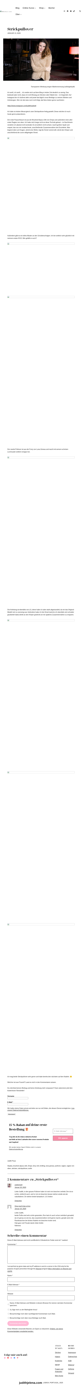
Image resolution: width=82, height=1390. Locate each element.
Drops (30, 1166)
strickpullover (22, 1168)
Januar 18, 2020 (20, 1187)
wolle (30, 1168)
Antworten (18, 1201)
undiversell (18, 1185)
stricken (14, 1168)
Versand (71, 1373)
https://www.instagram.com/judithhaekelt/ (21, 106)
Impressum (72, 1352)
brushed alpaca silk (20, 1166)
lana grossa (50, 1166)
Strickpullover (20, 29)
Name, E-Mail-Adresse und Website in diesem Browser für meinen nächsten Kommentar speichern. (41, 1304)
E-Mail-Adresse (13, 1284)
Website (10, 1294)
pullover (58, 1166)
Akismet (39, 1269)
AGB (70, 1361)
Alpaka (9, 1166)
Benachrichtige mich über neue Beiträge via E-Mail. (28, 1318)
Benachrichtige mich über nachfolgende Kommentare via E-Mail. (32, 1314)
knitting (42, 1166)
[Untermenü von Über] (21, 14)
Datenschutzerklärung (16, 1149)
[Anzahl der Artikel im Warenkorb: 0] (80, 11)
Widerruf (71, 1365)
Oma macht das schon (22, 1206)
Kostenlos (58, 1361)
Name (10, 1275)
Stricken (58, 1352)
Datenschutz (72, 1356)
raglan (63, 1166)
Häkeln (57, 1357)
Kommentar (12, 1244)
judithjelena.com (30, 1382)
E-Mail (10, 1102)
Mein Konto (59, 1376)
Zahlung (71, 1369)
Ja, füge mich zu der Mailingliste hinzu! (23, 1310)
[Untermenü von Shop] (44, 8)
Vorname (10, 1096)
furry (34, 1166)
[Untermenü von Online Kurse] (35, 8)
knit (38, 1166)
